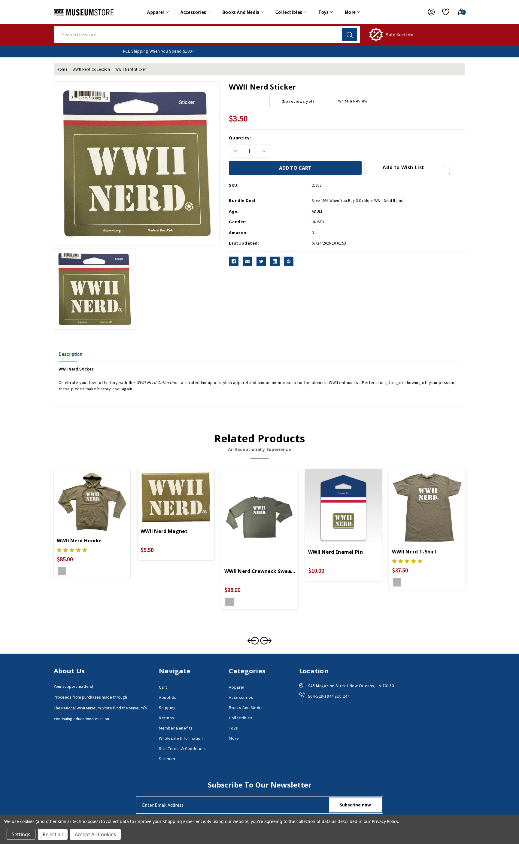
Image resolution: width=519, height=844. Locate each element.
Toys (323, 12)
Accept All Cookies (95, 834)
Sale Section (399, 35)
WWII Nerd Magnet (164, 531)
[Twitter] (261, 261)
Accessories (193, 12)
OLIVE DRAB (62, 571)
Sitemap (167, 758)
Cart (163, 687)
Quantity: (240, 138)
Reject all (53, 834)
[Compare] (99, 500)
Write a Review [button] (352, 101)
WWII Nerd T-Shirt (414, 551)
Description (71, 354)
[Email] (247, 261)
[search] (349, 34)
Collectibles (288, 12)
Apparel (156, 12)
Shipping (167, 707)
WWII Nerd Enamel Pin (335, 552)
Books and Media (241, 12)
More (350, 12)
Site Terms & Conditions (182, 748)
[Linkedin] (275, 261)
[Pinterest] (288, 261)
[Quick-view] (85, 500)
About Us (168, 697)
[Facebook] (233, 261)
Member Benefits (176, 728)
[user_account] (428, 12)
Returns (166, 718)
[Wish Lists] (443, 12)
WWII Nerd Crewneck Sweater (259, 571)
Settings (21, 834)
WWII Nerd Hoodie (79, 540)
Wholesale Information (181, 738)
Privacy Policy (385, 821)
